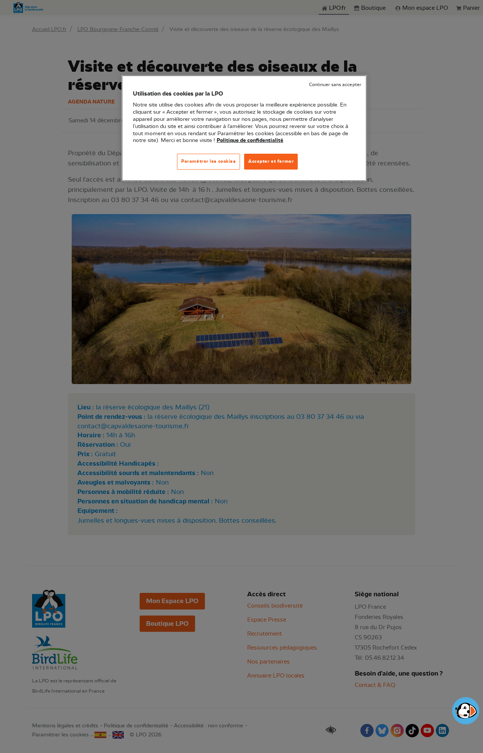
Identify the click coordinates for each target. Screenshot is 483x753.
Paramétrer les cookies (208, 161)
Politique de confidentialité (250, 140)
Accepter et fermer (271, 161)
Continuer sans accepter (335, 84)
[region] (244, 128)
